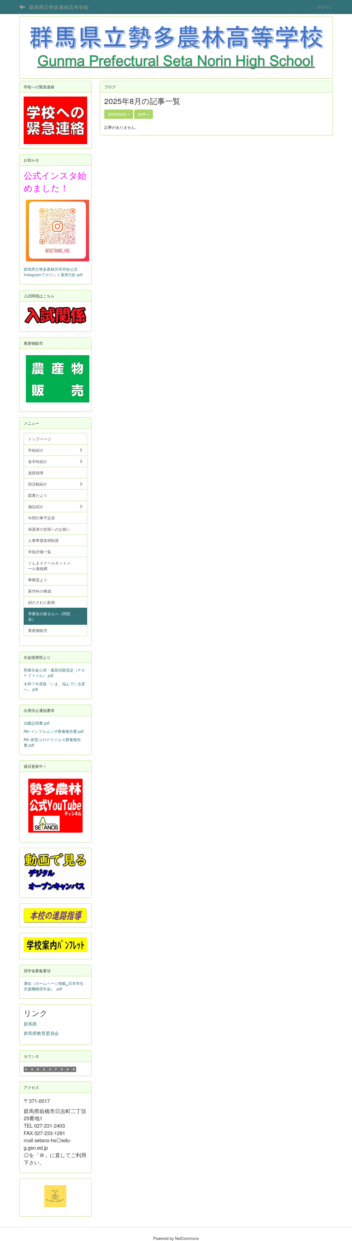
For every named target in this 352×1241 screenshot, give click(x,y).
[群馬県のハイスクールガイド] (55, 1195)
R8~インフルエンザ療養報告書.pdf (54, 731)
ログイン (325, 7)
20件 (142, 114)
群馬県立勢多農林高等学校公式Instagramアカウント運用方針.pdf (53, 271)
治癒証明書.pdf (37, 723)
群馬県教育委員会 (41, 1033)
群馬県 (30, 1024)
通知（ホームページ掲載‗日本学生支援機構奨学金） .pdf (54, 985)
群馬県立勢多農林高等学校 (59, 6)
